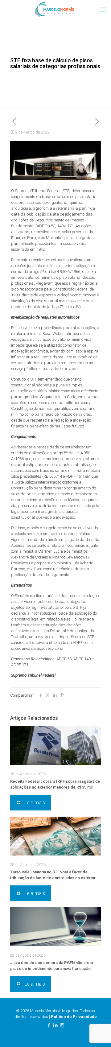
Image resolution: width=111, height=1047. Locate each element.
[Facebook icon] (49, 1025)
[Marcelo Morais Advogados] (55, 9)
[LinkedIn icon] (55, 1025)
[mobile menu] (102, 9)
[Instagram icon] (62, 1025)
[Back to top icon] (98, 1034)
